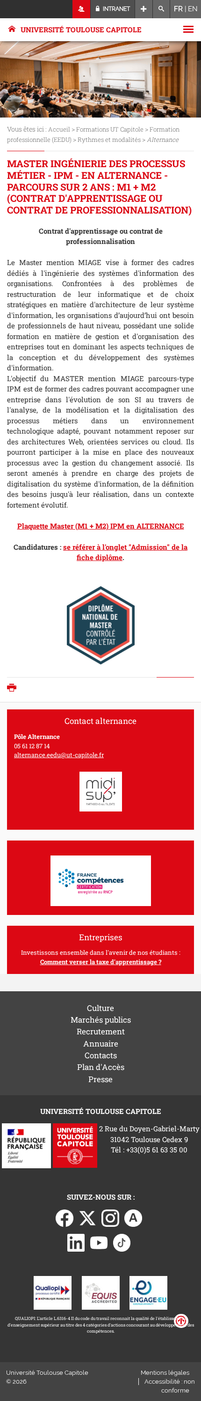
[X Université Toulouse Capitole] (87, 1217)
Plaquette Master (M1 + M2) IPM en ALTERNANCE (100, 526)
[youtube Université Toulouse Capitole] (99, 1241)
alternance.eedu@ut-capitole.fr (59, 755)
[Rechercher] (161, 9)
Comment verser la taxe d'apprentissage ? (100, 962)
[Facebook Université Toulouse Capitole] (64, 1217)
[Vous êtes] (81, 9)
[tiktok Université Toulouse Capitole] (122, 1241)
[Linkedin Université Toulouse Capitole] (76, 1241)
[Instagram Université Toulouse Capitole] (110, 1217)
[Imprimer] (14, 688)
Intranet (115, 9)
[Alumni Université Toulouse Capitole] (133, 1217)
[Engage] (148, 1292)
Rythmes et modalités (109, 139)
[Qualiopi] (53, 1292)
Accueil (59, 129)
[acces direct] (143, 9)
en (193, 9)
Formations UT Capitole (110, 129)
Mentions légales (165, 1372)
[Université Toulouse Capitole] (75, 1145)
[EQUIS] (101, 1292)
